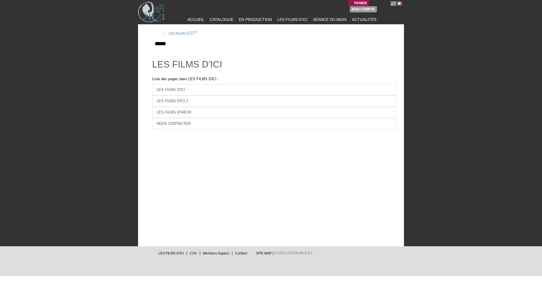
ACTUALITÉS (363, 19)
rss (151, 255)
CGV (193, 253)
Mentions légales (216, 253)
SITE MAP (264, 253)
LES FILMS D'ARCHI (174, 112)
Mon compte (363, 9)
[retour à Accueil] (157, 33)
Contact (241, 253)
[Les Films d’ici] (152, 11)
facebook (145, 255)
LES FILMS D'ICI (291, 19)
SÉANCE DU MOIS (329, 19)
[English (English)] (393, 3)
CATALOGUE (221, 19)
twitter (140, 255)
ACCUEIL (195, 19)
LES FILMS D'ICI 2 (172, 101)
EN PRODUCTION (255, 19)
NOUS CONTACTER (174, 123)
